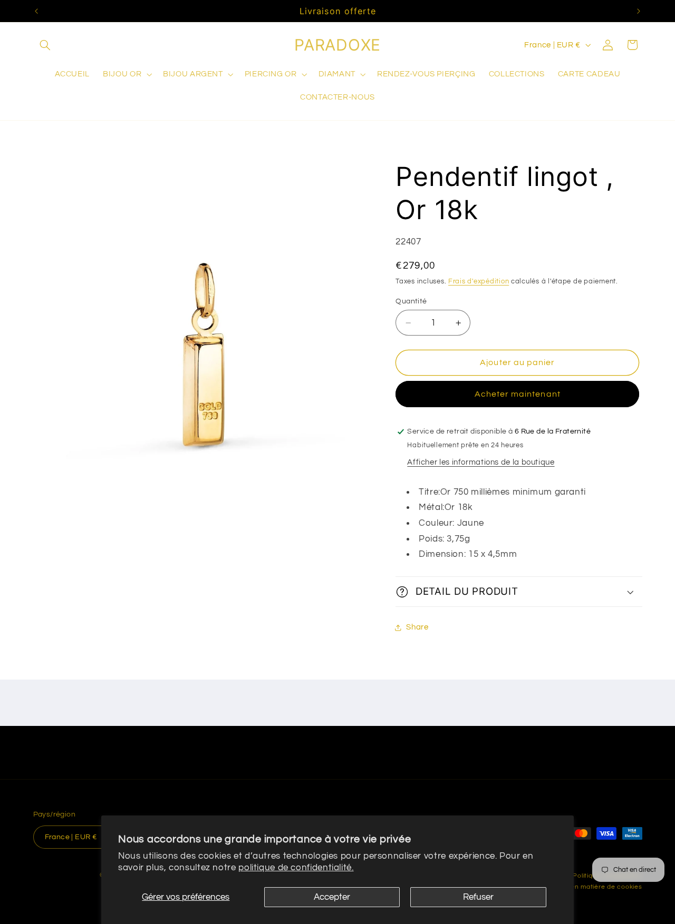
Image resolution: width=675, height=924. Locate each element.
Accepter (332, 897)
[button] (45, 45)
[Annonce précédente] (36, 11)
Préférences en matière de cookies (585, 887)
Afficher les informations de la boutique (480, 462)
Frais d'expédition (478, 281)
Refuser (478, 897)
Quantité (411, 301)
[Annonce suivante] (638, 11)
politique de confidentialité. (295, 867)
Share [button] (417, 627)
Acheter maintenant (518, 394)
